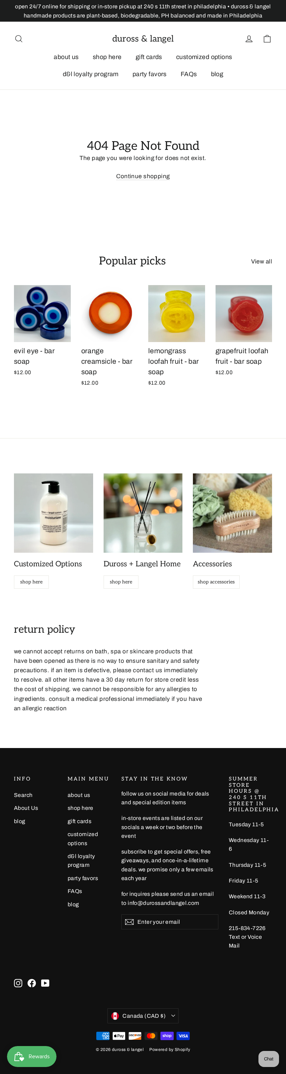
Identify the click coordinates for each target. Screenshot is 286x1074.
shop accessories (216, 582)
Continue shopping (143, 176)
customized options (204, 56)
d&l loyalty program (91, 74)
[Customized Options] (53, 513)
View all (261, 261)
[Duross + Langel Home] (143, 513)
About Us (26, 808)
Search (23, 795)
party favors (150, 74)
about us (66, 56)
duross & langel (143, 39)
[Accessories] (232, 513)
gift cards (149, 56)
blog (217, 74)
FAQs (189, 74)
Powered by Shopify (169, 1049)
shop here (107, 56)
